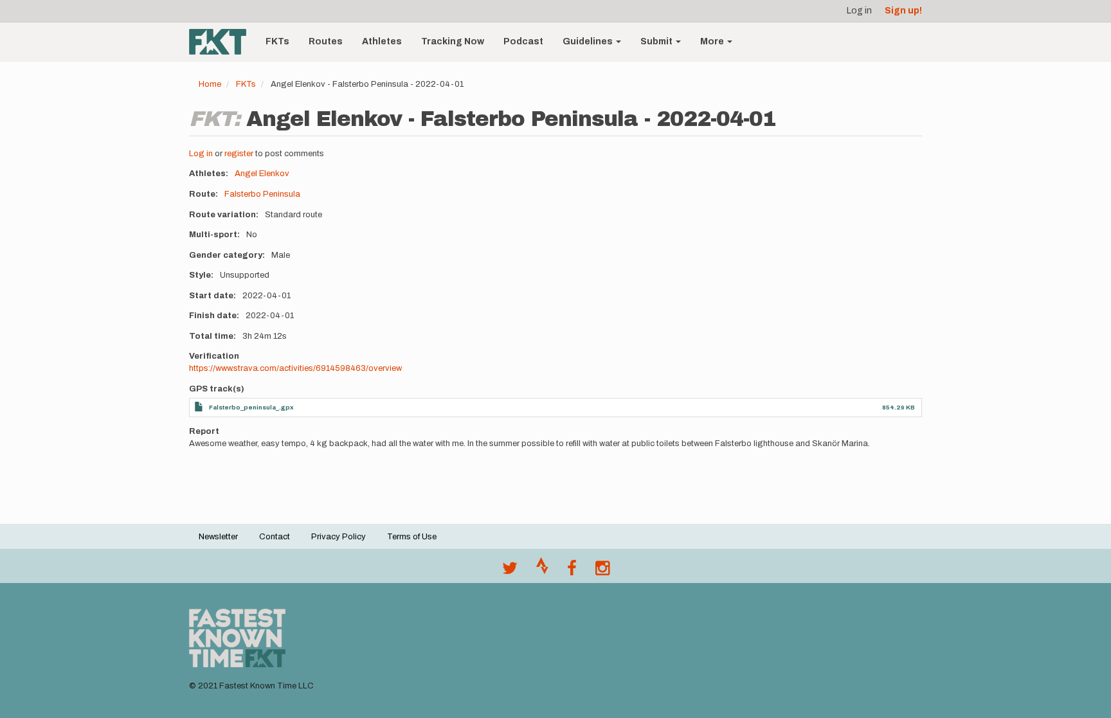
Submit (657, 41)
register (238, 153)
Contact (274, 536)
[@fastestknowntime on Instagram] (602, 571)
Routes (326, 41)
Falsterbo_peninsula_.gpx (251, 407)
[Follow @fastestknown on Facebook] (572, 571)
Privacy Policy (338, 536)
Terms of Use (412, 536)
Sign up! (903, 10)
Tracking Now (452, 41)
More (713, 41)
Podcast (523, 41)
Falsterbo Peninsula (262, 194)
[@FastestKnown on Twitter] (510, 571)
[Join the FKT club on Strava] (542, 571)
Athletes (382, 41)
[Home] (222, 42)
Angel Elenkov (262, 173)
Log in (859, 10)
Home (210, 84)
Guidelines (589, 41)
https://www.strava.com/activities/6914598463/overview (295, 368)
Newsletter (218, 536)
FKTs (277, 41)
